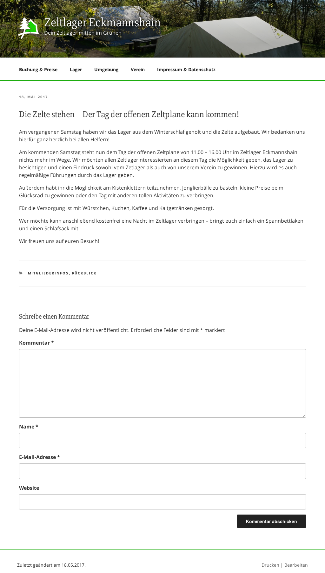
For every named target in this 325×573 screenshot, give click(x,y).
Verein (138, 69)
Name (28, 426)
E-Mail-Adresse (39, 457)
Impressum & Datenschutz (186, 69)
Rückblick (84, 273)
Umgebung (106, 69)
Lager (76, 69)
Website (29, 487)
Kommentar (36, 342)
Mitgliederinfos (48, 273)
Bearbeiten (296, 565)
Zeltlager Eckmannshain (102, 22)
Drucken (270, 565)
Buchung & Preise (38, 69)
